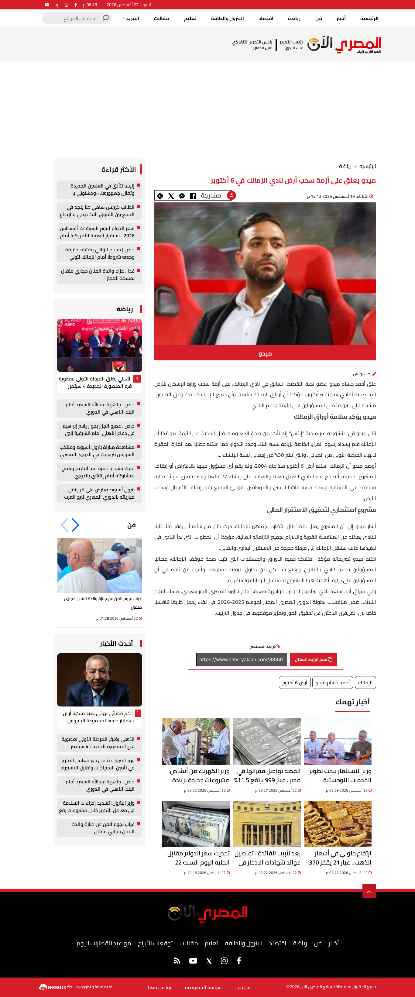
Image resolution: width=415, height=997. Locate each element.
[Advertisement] (207, 106)
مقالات (161, 18)
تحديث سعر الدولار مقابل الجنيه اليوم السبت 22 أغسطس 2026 (198, 858)
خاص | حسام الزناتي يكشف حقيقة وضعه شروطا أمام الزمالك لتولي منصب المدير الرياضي (100, 253)
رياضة (294, 18)
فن (318, 18)
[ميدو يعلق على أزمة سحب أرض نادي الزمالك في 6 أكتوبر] (182, 195)
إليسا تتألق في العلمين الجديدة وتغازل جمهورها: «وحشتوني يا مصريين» (102, 189)
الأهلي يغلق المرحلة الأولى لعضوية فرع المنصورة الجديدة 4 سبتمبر (95, 382)
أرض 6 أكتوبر (294, 682)
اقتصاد (266, 18)
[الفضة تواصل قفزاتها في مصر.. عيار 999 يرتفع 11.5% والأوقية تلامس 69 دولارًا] (266, 741)
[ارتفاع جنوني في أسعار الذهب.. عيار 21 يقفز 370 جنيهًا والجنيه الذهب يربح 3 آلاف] (338, 824)
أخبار (341, 18)
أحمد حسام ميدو (333, 682)
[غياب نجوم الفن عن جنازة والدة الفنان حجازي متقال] (99, 565)
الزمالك (365, 682)
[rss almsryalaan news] (177, 962)
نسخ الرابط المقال (311, 659)
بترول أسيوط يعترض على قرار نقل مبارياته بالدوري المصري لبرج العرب (99, 493)
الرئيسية (369, 18)
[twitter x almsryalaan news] (57, 4)
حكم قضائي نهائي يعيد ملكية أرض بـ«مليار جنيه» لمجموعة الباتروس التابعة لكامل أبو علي (98, 717)
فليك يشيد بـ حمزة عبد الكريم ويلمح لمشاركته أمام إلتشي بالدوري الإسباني (98, 472)
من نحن (243, 987)
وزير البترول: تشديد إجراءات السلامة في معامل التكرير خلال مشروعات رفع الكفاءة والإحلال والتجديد (97, 806)
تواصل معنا (159, 987)
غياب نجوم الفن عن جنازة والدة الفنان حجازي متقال (103, 828)
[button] (75, 525)
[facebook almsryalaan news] (75, 4)
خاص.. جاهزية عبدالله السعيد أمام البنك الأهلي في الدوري (100, 408)
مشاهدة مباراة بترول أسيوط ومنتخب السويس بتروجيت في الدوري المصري (97, 451)
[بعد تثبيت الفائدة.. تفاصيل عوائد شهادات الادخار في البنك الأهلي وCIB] (266, 824)
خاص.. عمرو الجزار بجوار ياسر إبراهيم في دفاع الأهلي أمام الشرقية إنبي (99, 429)
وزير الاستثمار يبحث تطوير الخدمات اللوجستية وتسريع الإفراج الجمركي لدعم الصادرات (340, 775)
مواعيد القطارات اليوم (104, 943)
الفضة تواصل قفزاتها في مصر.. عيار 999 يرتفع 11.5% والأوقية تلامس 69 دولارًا (267, 775)
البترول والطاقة (227, 18)
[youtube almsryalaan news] (47, 4)
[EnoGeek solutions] (53, 986)
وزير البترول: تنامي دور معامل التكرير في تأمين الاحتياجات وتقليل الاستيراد (98, 764)
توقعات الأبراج (155, 943)
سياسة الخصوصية (203, 987)
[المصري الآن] (344, 44)
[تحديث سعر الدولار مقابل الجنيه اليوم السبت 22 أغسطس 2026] (196, 824)
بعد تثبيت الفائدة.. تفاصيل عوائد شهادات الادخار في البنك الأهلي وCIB (267, 858)
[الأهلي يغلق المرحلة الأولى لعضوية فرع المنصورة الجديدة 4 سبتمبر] (99, 345)
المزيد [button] (132, 18)
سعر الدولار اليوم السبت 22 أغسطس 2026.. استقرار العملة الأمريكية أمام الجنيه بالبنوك (97, 232)
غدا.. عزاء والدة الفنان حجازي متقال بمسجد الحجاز (98, 274)
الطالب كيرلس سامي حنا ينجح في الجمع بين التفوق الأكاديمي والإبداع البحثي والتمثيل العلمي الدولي (97, 210)
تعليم (190, 18)
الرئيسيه (367, 166)
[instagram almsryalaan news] (66, 4)
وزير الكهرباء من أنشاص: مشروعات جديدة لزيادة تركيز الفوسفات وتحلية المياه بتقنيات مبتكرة (199, 775)
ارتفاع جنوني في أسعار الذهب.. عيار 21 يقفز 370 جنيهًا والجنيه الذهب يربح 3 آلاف (339, 858)
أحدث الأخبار (116, 643)
